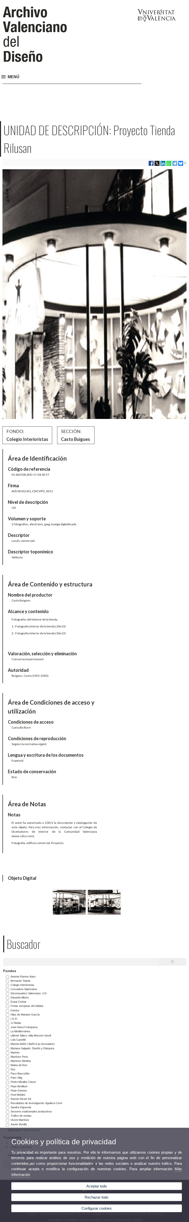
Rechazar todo (96, 1197)
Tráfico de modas (21, 1115)
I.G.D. (14, 1018)
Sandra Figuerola (21, 1107)
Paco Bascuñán (20, 1073)
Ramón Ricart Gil (21, 1098)
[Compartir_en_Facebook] (151, 165)
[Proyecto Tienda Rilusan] (69, 913)
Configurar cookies (96, 1208)
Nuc (13, 1069)
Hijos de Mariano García (25, 1014)
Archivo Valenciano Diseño (35, 34)
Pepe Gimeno (19, 1090)
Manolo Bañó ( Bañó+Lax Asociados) (33, 1043)
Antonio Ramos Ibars (23, 976)
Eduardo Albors (20, 997)
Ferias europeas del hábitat (27, 1005)
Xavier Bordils (19, 1124)
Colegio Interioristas (22, 984)
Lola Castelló (18, 1039)
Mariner (15, 1052)
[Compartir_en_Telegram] (175, 165)
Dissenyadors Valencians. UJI (29, 993)
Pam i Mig (16, 1077)
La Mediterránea (20, 1031)
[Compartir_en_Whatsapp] (169, 165)
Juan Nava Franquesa (24, 1027)
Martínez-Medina (21, 1060)
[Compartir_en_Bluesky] (181, 165)
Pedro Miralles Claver (23, 1081)
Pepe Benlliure (19, 1086)
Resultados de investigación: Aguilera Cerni (36, 1103)
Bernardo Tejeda (20, 980)
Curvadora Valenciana (24, 989)
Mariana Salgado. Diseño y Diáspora (32, 1048)
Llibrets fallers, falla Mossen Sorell (31, 1035)
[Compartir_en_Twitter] (157, 165)
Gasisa (15, 1010)
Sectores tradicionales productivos (31, 1111)
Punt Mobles (18, 1094)
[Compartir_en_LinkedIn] (163, 165)
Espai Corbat (18, 1001)
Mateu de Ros (19, 1065)
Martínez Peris (19, 1056)
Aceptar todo (96, 1186)
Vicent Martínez (20, 1119)
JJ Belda (16, 1022)
